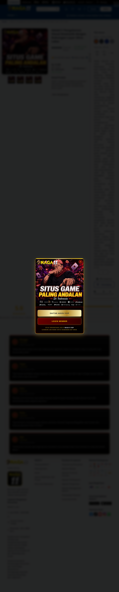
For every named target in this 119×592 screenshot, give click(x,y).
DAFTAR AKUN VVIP (59, 313)
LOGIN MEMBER (59, 321)
